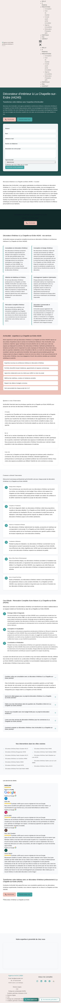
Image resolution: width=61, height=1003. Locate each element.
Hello (44, 47)
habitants (5, 189)
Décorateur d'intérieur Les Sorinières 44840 (16, 758)
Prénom (7, 128)
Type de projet (9, 159)
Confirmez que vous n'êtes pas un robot (16, 164)
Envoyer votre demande (14, 167)
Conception (48, 9)
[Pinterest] (49, 981)
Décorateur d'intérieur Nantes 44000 (14, 762)
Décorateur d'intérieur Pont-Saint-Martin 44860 (17, 768)
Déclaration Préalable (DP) (48, 31)
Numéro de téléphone (11, 143)
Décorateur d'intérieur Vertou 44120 (43, 766)
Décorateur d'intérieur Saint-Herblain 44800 (45, 752)
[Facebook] (45, 981)
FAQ (43, 37)
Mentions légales (17, 987)
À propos (44, 4)
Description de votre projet (13, 148)
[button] (40, 43)
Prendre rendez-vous (24, 119)
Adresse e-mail (9, 138)
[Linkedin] (41, 981)
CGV (17, 989)
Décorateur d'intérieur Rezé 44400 (43, 748)
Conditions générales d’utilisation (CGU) (17, 993)
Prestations (46, 7)
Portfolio (45, 35)
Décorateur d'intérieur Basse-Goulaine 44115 (16, 748)
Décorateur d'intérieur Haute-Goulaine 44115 (16, 755)
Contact (45, 38)
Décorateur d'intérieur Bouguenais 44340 (15, 752)
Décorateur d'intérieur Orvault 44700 (14, 765)
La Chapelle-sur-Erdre (15, 187)
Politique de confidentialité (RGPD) (17, 991)
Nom (6, 133)
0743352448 (10, 119)
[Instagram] (37, 981)
